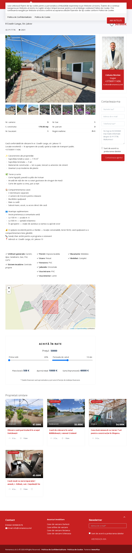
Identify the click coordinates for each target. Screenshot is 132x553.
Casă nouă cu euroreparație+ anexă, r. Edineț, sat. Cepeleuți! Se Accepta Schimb (23, 484)
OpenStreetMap (82, 328)
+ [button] (9, 288)
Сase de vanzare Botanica (58, 530)
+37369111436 (113, 81)
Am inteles (116, 20)
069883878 (17, 525)
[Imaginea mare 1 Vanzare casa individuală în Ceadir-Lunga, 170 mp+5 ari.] (50, 69)
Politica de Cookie (42, 17)
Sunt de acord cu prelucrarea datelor (112, 150)
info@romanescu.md (22, 528)
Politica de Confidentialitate (19, 17)
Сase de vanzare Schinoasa (59, 533)
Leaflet (72, 328)
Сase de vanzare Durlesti (58, 524)
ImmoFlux (95, 549)
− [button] (9, 291)
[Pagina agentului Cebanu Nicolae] (113, 53)
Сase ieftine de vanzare (57, 527)
